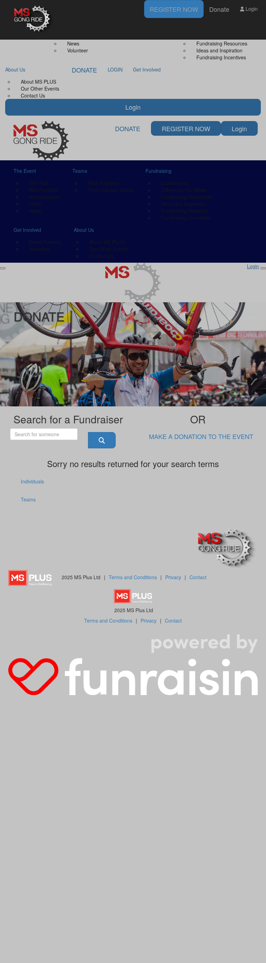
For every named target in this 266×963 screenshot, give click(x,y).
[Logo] (34, 19)
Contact (197, 577)
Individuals (32, 481)
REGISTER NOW (174, 9)
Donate (219, 9)
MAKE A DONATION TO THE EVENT (201, 436)
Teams (28, 499)
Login (251, 8)
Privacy (173, 577)
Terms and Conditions (133, 577)
